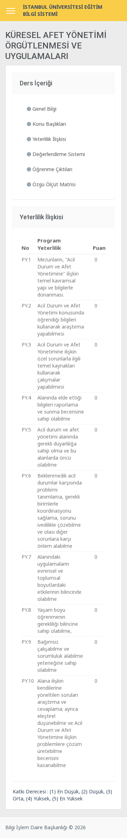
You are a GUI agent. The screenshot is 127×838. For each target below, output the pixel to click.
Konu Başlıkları (48, 124)
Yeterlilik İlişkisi (48, 139)
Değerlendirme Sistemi (58, 154)
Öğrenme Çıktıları (51, 169)
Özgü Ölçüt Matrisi (53, 184)
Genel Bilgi (43, 108)
